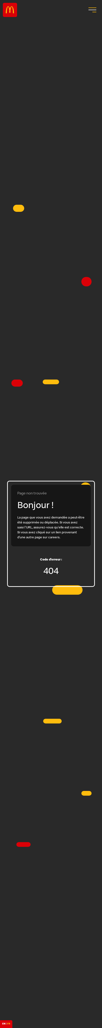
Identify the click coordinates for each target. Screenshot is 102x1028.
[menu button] (91, 10)
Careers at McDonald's (10, 10)
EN (3, 1024)
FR (8, 1024)
